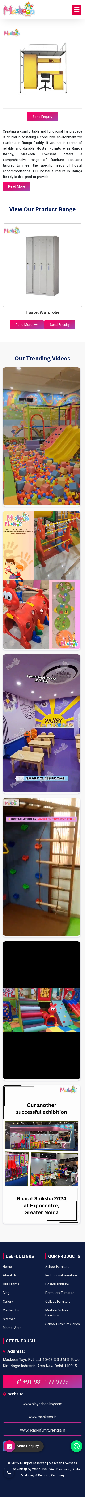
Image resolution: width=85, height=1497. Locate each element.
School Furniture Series (62, 1324)
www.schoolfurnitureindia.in (42, 1430)
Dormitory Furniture (59, 1293)
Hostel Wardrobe (43, 312)
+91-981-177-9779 (44, 1381)
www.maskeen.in (42, 1417)
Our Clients (11, 1284)
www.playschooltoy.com (42, 1404)
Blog (6, 1293)
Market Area (12, 1328)
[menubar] (76, 10)
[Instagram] (41, 436)
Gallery (8, 1301)
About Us (10, 1275)
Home (7, 1266)
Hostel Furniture (57, 1284)
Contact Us (11, 1310)
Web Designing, (60, 1469)
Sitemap (9, 1319)
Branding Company (51, 1475)
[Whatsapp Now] (76, 1446)
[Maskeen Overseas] (19, 9)
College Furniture (58, 1301)
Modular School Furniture (56, 1312)
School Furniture (57, 1266)
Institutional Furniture (61, 1275)
